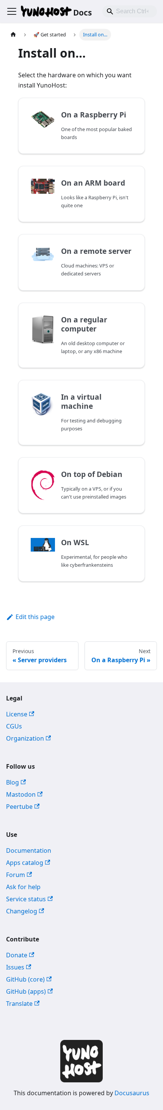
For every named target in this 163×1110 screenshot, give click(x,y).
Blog (12, 782)
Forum (15, 875)
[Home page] (13, 35)
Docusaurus (131, 1093)
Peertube (19, 806)
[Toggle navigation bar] (11, 11)
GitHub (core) (25, 979)
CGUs (14, 726)
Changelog (21, 911)
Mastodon (21, 794)
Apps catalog (24, 862)
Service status (26, 899)
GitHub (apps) (26, 991)
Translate (19, 1003)
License (16, 714)
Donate (16, 955)
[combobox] (129, 11)
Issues (15, 967)
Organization (25, 738)
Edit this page (35, 617)
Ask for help (23, 887)
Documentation (28, 850)
